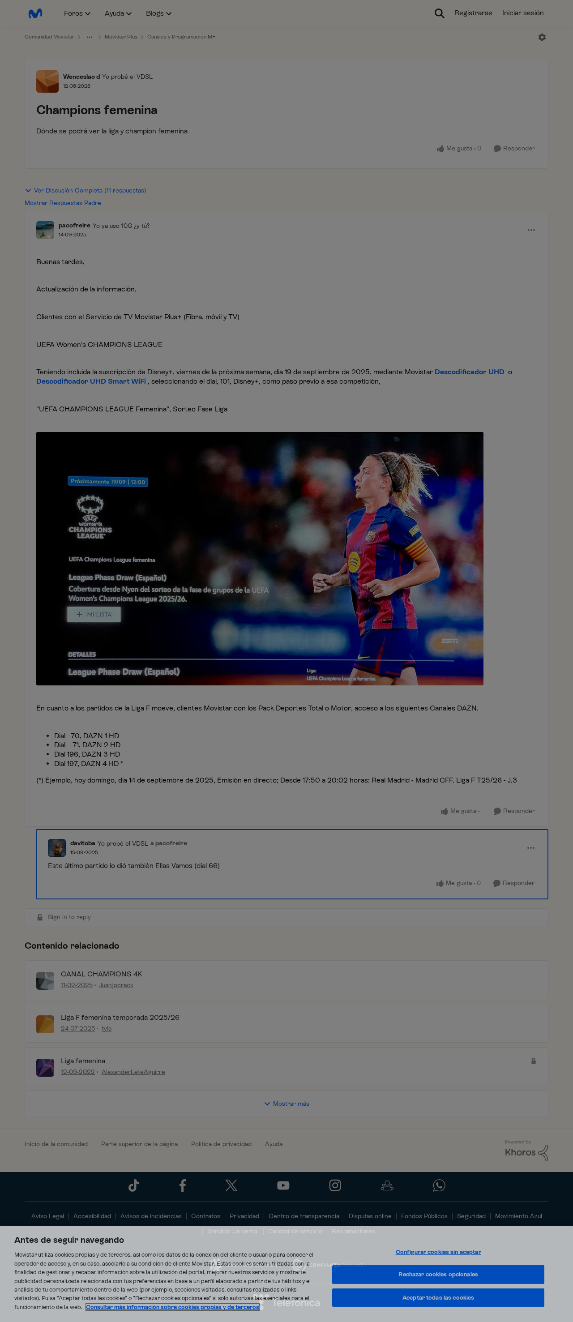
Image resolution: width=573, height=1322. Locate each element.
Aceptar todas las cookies (438, 1297)
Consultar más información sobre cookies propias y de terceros (172, 1307)
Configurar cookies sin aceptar (438, 1252)
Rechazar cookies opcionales (438, 1274)
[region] (286, 1274)
